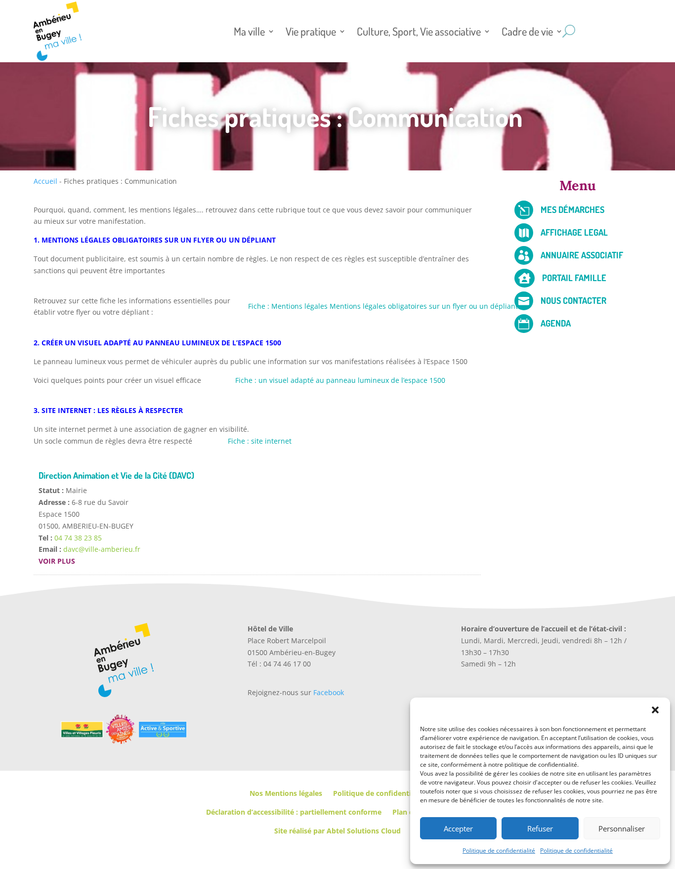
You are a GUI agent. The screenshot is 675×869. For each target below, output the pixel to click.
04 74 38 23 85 (78, 537)
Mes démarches (572, 209)
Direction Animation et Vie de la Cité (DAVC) (116, 475)
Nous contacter (573, 300)
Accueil (45, 181)
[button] (655, 710)
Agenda (556, 323)
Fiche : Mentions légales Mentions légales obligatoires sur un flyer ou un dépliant (383, 306)
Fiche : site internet (260, 441)
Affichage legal (574, 232)
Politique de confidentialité (499, 850)
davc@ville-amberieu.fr (101, 549)
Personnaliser (621, 828)
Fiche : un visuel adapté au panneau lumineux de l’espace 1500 (340, 380)
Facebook (328, 692)
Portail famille (574, 277)
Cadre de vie (527, 31)
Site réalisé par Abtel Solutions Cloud (337, 830)
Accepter (458, 828)
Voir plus (57, 561)
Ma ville (249, 31)
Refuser (540, 828)
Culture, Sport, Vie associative (419, 31)
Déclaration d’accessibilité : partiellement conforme (293, 812)
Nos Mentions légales (286, 793)
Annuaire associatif (582, 254)
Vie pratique (311, 31)
